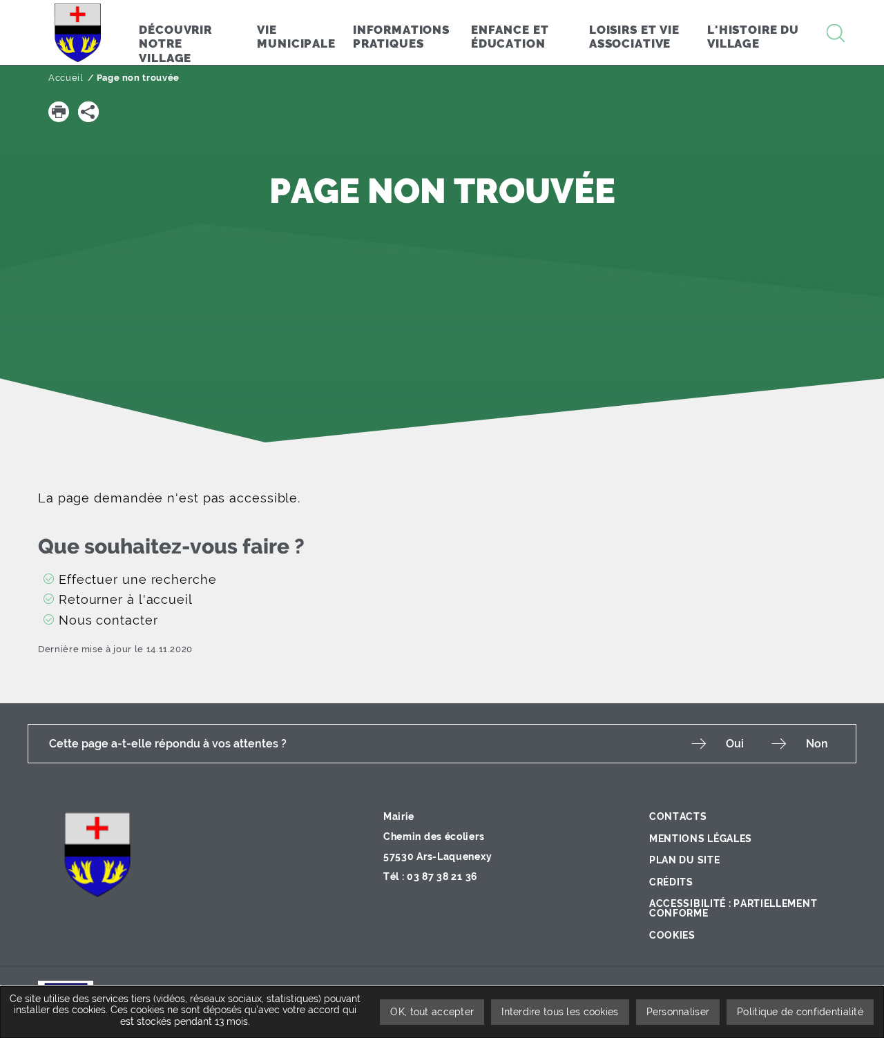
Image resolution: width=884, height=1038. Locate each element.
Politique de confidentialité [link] (800, 1011)
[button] (58, 111)
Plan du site (684, 859)
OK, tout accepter (432, 1011)
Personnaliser (678, 1011)
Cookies (672, 935)
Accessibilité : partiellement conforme (733, 908)
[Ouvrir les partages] (88, 111)
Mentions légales (700, 838)
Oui (735, 743)
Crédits (671, 882)
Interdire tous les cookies (559, 1011)
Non (817, 743)
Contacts (678, 816)
